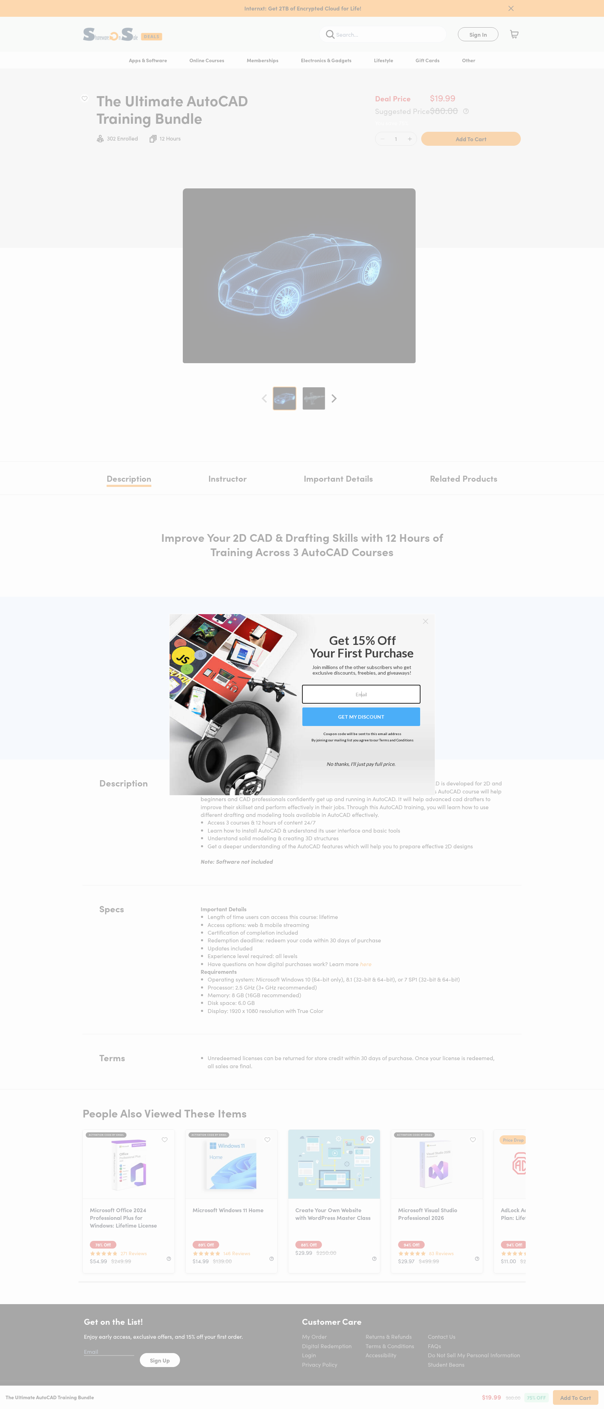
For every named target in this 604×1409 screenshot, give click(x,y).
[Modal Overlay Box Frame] (302, 705)
